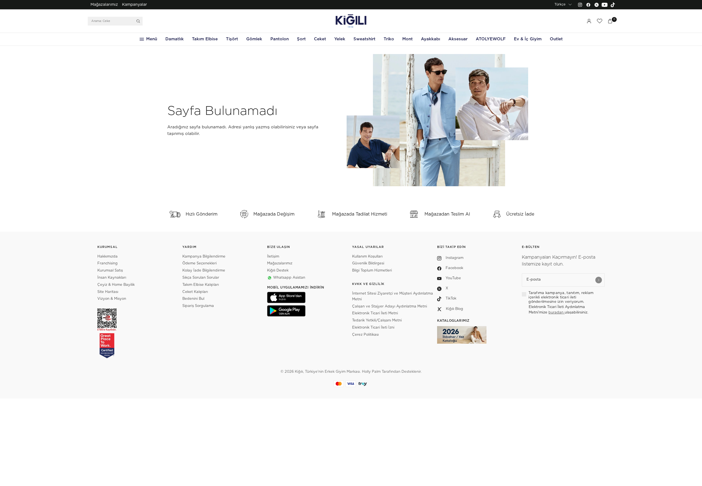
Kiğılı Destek (277, 270)
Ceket (320, 39)
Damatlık (174, 39)
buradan (556, 312)
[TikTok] (613, 5)
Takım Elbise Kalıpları (200, 285)
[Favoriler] (599, 21)
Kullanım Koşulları (367, 256)
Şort (301, 39)
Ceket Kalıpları (195, 292)
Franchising (107, 263)
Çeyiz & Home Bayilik (116, 285)
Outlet (556, 39)
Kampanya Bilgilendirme (203, 256)
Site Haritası (107, 292)
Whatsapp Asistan (289, 277)
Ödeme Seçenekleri (199, 263)
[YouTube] (605, 5)
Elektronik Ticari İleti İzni (373, 327)
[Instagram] (580, 5)
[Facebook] (588, 5)
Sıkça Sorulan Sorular (200, 277)
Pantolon (279, 39)
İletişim (273, 256)
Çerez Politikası (365, 335)
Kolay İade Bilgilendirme (203, 270)
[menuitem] (104, 5)
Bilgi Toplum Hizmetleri (372, 270)
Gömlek (254, 39)
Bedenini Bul (193, 299)
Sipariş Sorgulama (198, 306)
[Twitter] (596, 5)
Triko (389, 39)
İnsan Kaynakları (111, 277)
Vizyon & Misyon (111, 299)
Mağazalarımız (104, 5)
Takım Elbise (205, 39)
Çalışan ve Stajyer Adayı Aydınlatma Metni (389, 306)
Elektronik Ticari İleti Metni (375, 313)
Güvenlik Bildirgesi (368, 263)
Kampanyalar (134, 5)
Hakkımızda (107, 256)
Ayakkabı (430, 39)
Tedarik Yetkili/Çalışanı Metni (377, 320)
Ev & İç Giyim (528, 39)
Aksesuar (458, 39)
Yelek (339, 39)
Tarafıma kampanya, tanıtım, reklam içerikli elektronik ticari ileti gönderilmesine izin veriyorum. (560, 297)
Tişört (232, 39)
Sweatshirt (364, 39)
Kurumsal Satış (110, 270)
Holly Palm (371, 372)
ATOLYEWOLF (491, 39)
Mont (407, 39)
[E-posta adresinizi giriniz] (598, 280)
